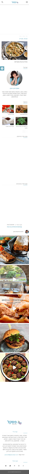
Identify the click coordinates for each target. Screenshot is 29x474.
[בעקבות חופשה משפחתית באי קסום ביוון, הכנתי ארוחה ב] (14, 279)
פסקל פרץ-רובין (14, 88)
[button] (2, 68)
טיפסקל (25, 112)
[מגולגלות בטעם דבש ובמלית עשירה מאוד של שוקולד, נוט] (14, 308)
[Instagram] (18, 465)
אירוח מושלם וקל (23, 114)
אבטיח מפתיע (11, 114)
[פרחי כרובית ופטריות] (14, 50)
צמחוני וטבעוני (24, 59)
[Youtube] (5, 465)
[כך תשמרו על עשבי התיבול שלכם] (21, 121)
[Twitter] (10, 465)
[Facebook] (23, 465)
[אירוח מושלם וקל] (21, 109)
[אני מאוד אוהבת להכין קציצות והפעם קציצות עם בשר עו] (14, 367)
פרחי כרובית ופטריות (20, 62)
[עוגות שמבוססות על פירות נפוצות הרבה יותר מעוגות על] (14, 250)
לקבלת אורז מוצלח (10, 126)
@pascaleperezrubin (14, 227)
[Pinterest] (14, 465)
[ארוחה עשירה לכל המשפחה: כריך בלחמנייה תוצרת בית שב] (14, 338)
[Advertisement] (14, 19)
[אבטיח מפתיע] (8, 109)
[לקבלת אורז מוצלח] (8, 121)
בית (26, 36)
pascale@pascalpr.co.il (11, 455)
